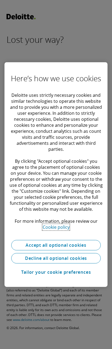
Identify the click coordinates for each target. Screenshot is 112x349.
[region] (55, 174)
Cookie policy (56, 227)
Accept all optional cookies (56, 245)
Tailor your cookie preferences (56, 272)
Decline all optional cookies (56, 258)
